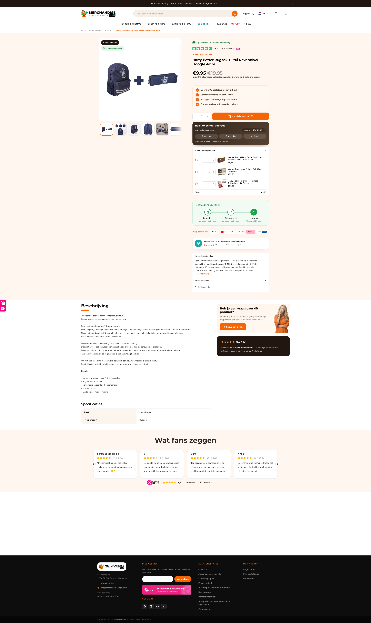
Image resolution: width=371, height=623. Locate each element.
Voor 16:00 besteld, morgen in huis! (219, 89)
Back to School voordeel (210, 125)
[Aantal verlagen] (205, 160)
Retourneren (204, 592)
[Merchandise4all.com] (98, 13)
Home (83, 30)
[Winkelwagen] (286, 13)
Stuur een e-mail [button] (234, 326)
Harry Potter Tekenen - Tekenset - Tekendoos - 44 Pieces (243, 182)
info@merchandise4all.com (114, 587)
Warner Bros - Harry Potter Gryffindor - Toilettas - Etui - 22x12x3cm (245, 158)
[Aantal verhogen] (213, 160)
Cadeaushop (204, 609)
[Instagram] (151, 606)
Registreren (249, 569)
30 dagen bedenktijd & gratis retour (219, 99)
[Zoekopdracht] (235, 14)
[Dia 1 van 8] (106, 129)
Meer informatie (202, 273)
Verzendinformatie (207, 596)
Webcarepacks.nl (144, 619)
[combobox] (185, 13)
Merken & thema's (95, 30)
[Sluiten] (293, 3)
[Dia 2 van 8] (120, 129)
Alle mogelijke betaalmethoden (214, 587)
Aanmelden (183, 579)
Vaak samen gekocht (205, 150)
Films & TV (109, 30)
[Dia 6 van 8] (176, 129)
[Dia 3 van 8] (134, 129)
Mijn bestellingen (251, 573)
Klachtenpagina (206, 578)
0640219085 (107, 583)
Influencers (248, 578)
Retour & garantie (202, 280)
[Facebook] (144, 606)
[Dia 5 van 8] (162, 129)
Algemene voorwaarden (210, 573)
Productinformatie (202, 287)
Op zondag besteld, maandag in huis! (219, 104)
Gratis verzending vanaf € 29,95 (217, 94)
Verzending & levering (204, 256)
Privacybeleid (205, 583)
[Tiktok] (164, 606)
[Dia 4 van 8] (148, 129)
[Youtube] (157, 606)
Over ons (202, 569)
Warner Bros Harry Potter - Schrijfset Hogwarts (244, 170)
